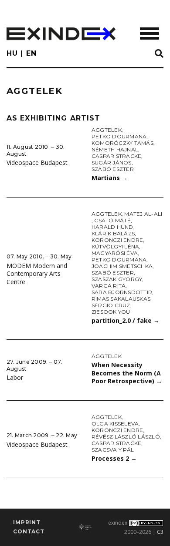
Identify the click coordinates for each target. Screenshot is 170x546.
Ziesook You (111, 311)
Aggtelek (107, 130)
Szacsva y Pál (113, 449)
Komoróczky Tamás (122, 143)
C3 (160, 532)
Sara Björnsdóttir (122, 292)
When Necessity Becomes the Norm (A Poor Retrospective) (127, 373)
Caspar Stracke (116, 156)
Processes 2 (114, 458)
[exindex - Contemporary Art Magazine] (61, 33)
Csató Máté (112, 220)
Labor (15, 377)
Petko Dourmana (119, 136)
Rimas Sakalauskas (121, 298)
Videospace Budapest (37, 162)
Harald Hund (112, 227)
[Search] (159, 54)
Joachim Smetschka (122, 266)
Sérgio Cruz (111, 305)
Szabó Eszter (113, 169)
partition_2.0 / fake (126, 320)
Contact (28, 531)
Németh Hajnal (115, 149)
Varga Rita (109, 285)
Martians (110, 178)
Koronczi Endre (117, 240)
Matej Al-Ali (143, 214)
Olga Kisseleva (115, 423)
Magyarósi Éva (115, 253)
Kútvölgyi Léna (115, 246)
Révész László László (126, 436)
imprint (27, 522)
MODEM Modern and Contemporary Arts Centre (37, 273)
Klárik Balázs (113, 233)
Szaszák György (117, 279)
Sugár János (112, 162)
